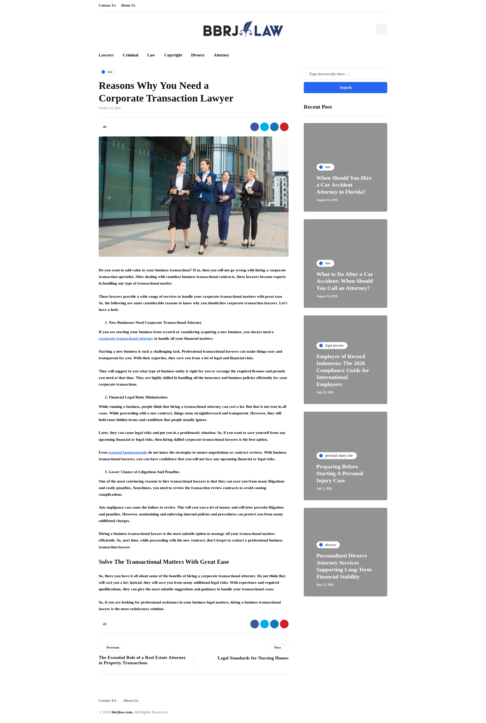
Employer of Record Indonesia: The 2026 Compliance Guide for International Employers (342, 370)
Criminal (130, 55)
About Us (128, 5)
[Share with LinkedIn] (274, 127)
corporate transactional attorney (126, 338)
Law (151, 55)
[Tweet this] (264, 127)
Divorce (198, 55)
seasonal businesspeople (127, 452)
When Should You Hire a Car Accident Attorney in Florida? (344, 185)
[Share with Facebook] (254, 127)
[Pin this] (284, 127)
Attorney (221, 55)
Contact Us (107, 5)
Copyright (173, 55)
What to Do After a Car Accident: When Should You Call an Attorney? (344, 281)
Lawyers (106, 55)
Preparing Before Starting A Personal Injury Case (339, 473)
